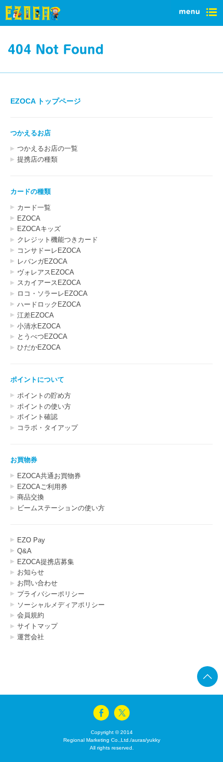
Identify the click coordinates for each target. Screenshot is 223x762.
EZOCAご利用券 (42, 487)
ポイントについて (37, 379)
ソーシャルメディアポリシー (61, 605)
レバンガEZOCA (42, 261)
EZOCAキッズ (39, 229)
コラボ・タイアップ (47, 428)
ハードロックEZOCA (49, 304)
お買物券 (23, 460)
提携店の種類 (37, 159)
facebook (101, 713)
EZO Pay (31, 540)
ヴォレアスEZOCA (45, 272)
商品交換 (30, 497)
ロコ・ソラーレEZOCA (52, 293)
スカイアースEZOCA (49, 282)
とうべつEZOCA (42, 336)
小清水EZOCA (39, 326)
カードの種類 (30, 191)
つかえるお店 (30, 133)
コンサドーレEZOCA (49, 250)
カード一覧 (34, 207)
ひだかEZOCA (39, 347)
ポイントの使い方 (44, 406)
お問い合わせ (37, 583)
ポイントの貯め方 (44, 395)
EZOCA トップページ (45, 101)
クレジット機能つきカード (57, 239)
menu (197, 13)
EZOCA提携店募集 (45, 562)
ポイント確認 (37, 417)
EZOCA (28, 218)
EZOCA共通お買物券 (49, 476)
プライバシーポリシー (51, 594)
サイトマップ (37, 626)
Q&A (24, 551)
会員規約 (30, 615)
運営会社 (30, 637)
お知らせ (30, 572)
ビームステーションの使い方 (61, 508)
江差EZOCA (35, 315)
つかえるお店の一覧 (47, 148)
